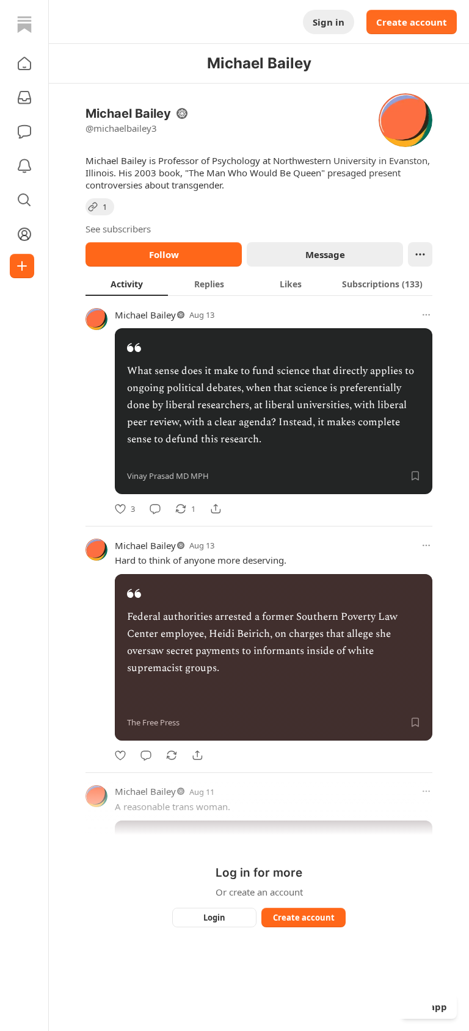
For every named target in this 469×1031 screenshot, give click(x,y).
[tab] (126, 283)
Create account (411, 22)
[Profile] (24, 234)
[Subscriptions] (24, 97)
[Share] (215, 509)
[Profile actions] (420, 254)
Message (325, 254)
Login (214, 917)
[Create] (22, 266)
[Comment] (155, 509)
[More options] (426, 315)
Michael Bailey (145, 315)
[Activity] (24, 166)
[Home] (24, 24)
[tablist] (258, 283)
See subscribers (118, 229)
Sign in (328, 22)
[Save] (415, 476)
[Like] (120, 755)
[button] (24, 63)
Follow (164, 254)
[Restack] (171, 755)
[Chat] (24, 131)
